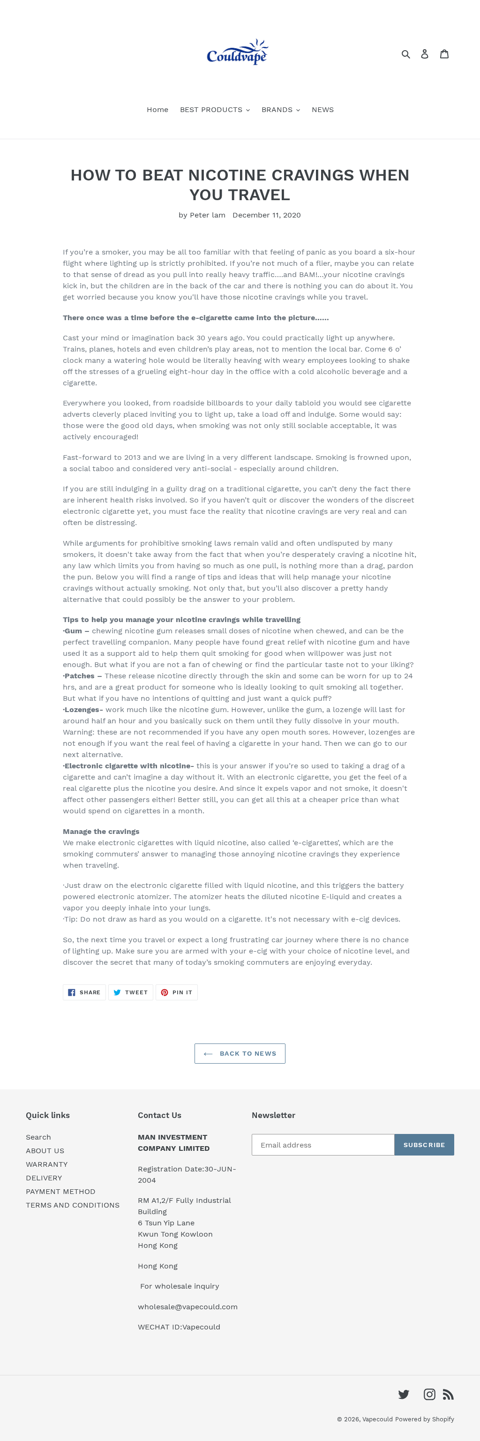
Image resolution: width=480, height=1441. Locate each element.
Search (38, 1137)
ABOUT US (45, 1150)
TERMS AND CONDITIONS (73, 1205)
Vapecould (377, 1419)
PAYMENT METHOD (61, 1191)
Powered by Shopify (424, 1419)
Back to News (247, 1053)
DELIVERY (44, 1177)
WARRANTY (47, 1164)
